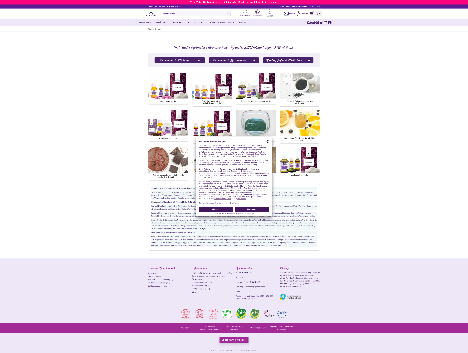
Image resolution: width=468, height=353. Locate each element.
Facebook (309, 22)
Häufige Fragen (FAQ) (201, 289)
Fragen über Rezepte (200, 285)
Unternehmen (154, 273)
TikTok (330, 22)
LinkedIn (325, 22)
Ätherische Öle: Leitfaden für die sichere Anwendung (208, 277)
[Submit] (228, 13)
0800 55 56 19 (249, 299)
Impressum (185, 328)
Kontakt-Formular (243, 277)
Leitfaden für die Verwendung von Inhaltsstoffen (212, 273)
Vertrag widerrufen (234, 340)
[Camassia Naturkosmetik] (151, 14)
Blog (194, 292)
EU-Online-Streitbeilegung (159, 283)
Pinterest (317, 22)
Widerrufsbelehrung (258, 328)
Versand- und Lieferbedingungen (161, 279)
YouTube (313, 22)
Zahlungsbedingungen (157, 286)
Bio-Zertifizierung (155, 276)
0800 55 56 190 (266, 296)
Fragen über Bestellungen (202, 282)
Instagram (321, 22)
